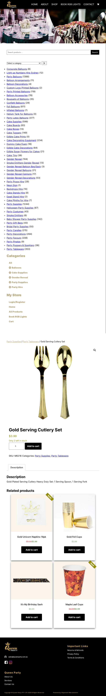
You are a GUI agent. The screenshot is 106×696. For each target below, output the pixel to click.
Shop (54, 4)
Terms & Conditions (75, 658)
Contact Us (9, 684)
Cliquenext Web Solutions (69, 692)
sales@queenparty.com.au (18, 657)
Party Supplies (14, 341)
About (44, 4)
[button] (94, 350)
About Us (8, 677)
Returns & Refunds (75, 650)
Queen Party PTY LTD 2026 (22, 692)
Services (8, 680)
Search (95, 52)
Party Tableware (31, 341)
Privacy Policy (73, 654)
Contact (89, 4)
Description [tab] (16, 467)
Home (34, 4)
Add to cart (33, 446)
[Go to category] (44, 63)
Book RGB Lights (70, 4)
